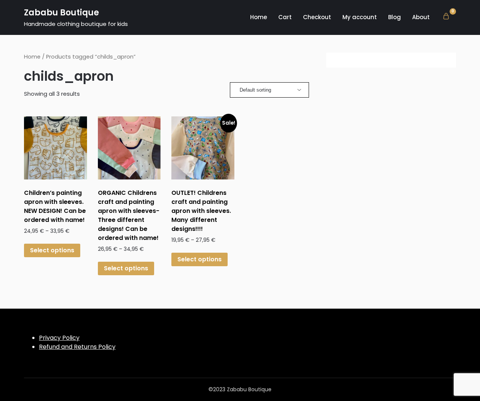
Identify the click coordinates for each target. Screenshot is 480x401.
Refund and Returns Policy (77, 346)
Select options (52, 250)
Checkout (317, 17)
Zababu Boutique (61, 12)
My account (359, 17)
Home (258, 17)
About (421, 17)
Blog (394, 17)
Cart (285, 17)
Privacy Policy (59, 337)
